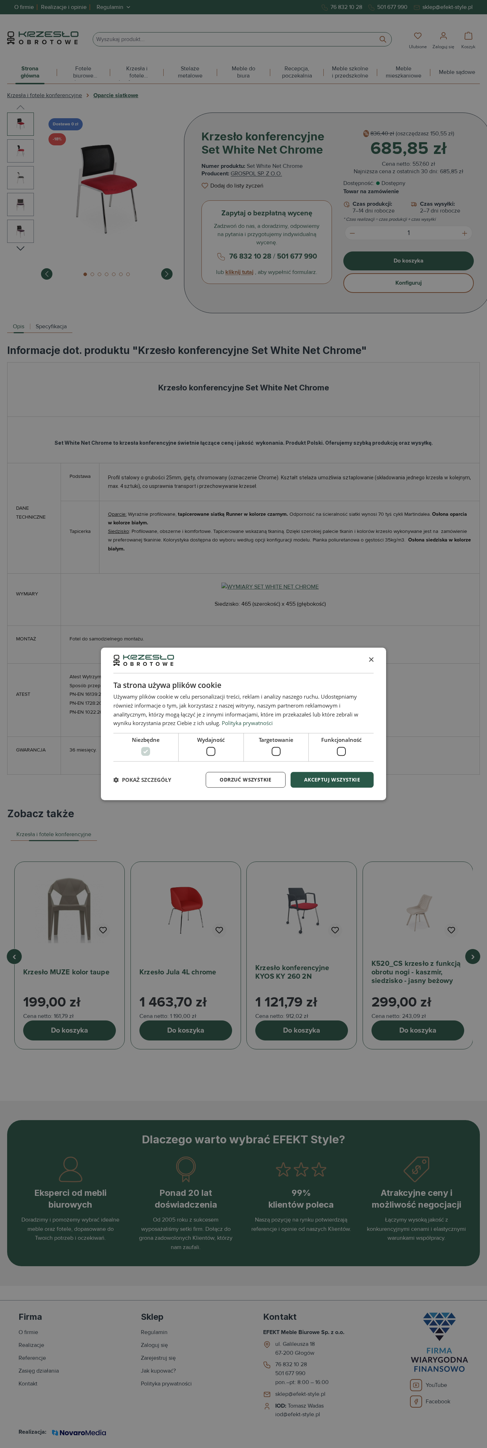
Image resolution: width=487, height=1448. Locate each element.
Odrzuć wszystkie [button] (245, 779)
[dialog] (243, 724)
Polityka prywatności (247, 723)
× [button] (371, 660)
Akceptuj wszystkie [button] (332, 779)
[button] (142, 780)
